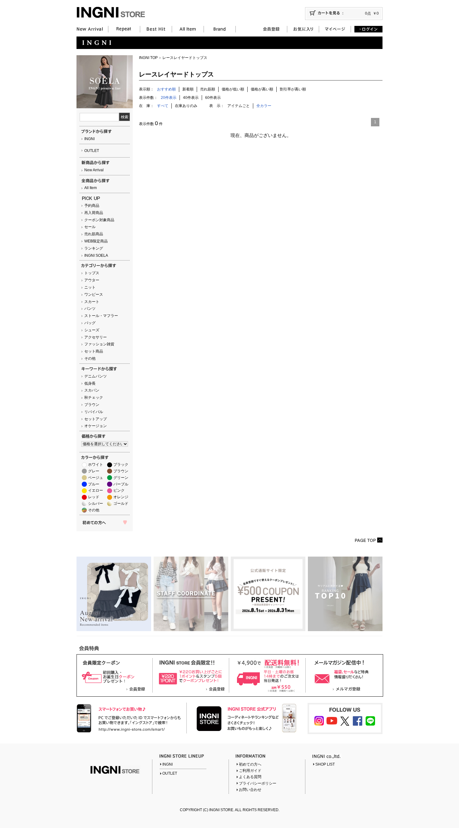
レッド (93, 497)
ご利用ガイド (250, 770)
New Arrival (94, 170)
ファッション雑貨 (99, 344)
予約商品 (91, 205)
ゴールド (120, 503)
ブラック (120, 464)
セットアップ (95, 419)
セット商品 (93, 351)
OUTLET (91, 151)
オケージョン (95, 426)
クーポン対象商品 (99, 220)
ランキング (93, 248)
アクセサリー (95, 337)
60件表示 (213, 97)
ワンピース (93, 294)
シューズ (91, 330)
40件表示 (191, 97)
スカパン (91, 390)
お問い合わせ (250, 789)
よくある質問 (250, 777)
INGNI (89, 139)
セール (90, 227)
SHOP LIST (325, 764)
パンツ (90, 308)
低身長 (90, 383)
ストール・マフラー (101, 316)
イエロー (95, 490)
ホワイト (95, 464)
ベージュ (95, 477)
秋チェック (93, 397)
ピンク (119, 490)
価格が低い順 (233, 89)
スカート (91, 302)
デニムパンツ (95, 376)
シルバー (95, 503)
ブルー (93, 484)
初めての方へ (250, 764)
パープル (120, 484)
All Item (90, 188)
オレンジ (120, 497)
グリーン (120, 477)
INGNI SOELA (96, 255)
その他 (90, 358)
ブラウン (91, 404)
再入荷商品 (93, 213)
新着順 (188, 89)
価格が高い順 (262, 89)
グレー (93, 471)
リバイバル (93, 412)
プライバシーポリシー (257, 783)
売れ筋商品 (93, 234)
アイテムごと (238, 106)
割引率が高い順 (293, 89)
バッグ (90, 323)
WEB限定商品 (96, 241)
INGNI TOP (148, 58)
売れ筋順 (207, 89)
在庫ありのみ (186, 106)
